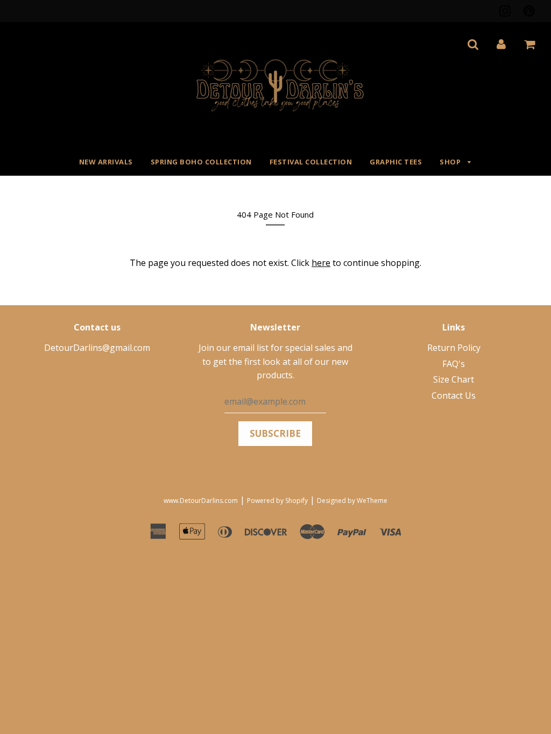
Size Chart (453, 379)
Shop (451, 162)
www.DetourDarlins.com (201, 500)
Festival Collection (311, 162)
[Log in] (501, 44)
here (321, 263)
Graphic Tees (396, 162)
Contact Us (454, 395)
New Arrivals (106, 162)
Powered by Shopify (277, 500)
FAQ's (453, 364)
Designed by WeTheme (352, 500)
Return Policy (454, 348)
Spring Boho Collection (201, 162)
